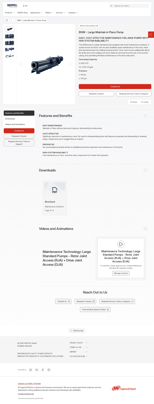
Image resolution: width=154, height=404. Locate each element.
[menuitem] (10, 12)
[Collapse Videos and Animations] (145, 228)
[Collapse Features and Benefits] (145, 115)
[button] (95, 116)
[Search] (111, 6)
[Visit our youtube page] (36, 370)
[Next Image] (70, 64)
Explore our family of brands (29, 383)
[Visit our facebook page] (43, 370)
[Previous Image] (21, 64)
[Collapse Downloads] (145, 170)
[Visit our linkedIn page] (30, 370)
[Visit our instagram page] (49, 370)
